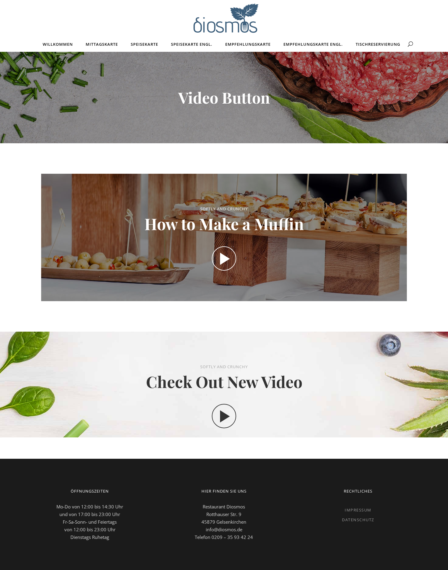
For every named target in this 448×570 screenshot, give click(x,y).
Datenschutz (358, 519)
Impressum (358, 510)
